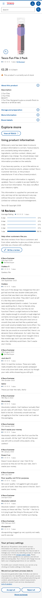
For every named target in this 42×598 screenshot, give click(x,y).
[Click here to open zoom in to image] (6, 51)
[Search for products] (38, 9)
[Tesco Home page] (10, 4)
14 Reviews (21, 62)
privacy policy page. (23, 554)
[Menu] (3, 3)
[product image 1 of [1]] (21, 36)
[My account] (32, 3)
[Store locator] (38, 3)
